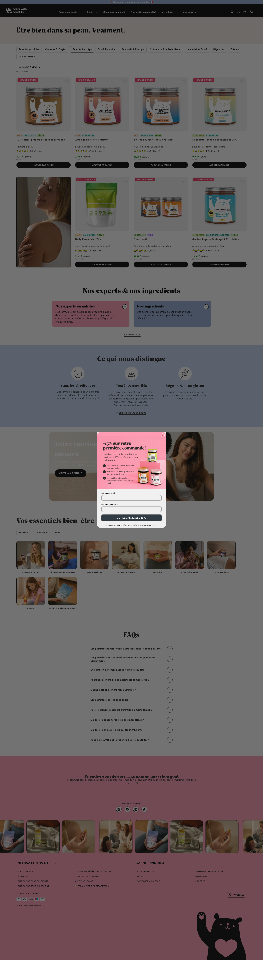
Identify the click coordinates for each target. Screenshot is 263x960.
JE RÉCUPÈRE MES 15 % (131, 517)
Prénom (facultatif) (109, 504)
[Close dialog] (162, 435)
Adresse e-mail (108, 493)
